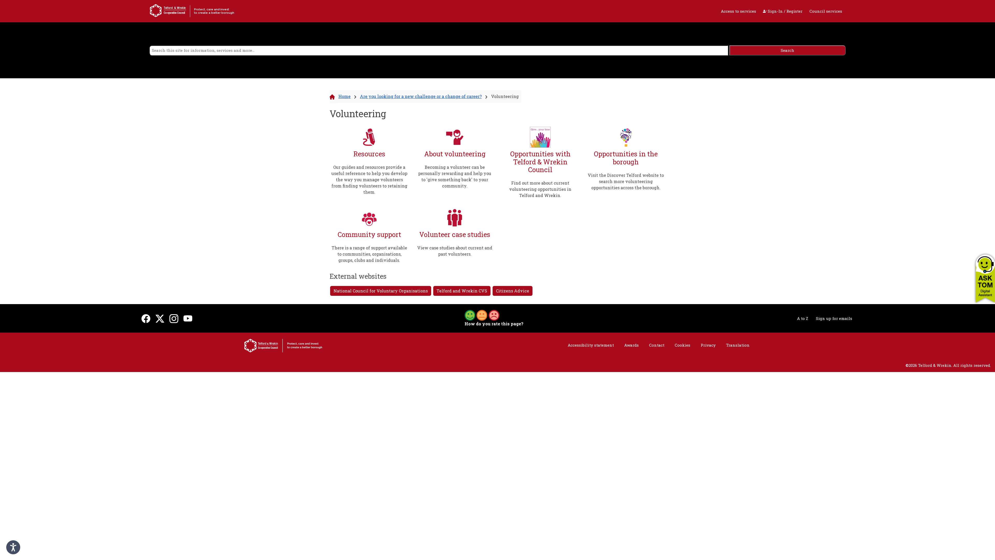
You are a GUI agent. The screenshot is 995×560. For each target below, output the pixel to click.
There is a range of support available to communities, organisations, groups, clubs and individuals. (369, 254)
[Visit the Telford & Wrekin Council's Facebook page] (146, 318)
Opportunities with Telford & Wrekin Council (540, 162)
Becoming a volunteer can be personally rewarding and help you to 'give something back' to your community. (454, 176)
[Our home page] (283, 345)
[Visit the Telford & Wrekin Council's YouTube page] (188, 318)
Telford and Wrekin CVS (462, 290)
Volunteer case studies (454, 234)
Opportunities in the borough (626, 158)
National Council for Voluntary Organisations (380, 290)
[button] (985, 278)
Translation (738, 345)
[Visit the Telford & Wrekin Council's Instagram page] (174, 318)
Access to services (738, 11)
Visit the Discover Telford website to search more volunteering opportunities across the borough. (626, 181)
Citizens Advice (512, 290)
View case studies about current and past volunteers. (454, 251)
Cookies (682, 345)
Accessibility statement (591, 345)
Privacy (708, 345)
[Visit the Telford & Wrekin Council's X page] (160, 318)
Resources (369, 154)
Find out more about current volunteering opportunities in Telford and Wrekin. (540, 189)
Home (344, 96)
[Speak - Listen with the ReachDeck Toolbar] (13, 547)
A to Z (802, 318)
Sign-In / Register (784, 11)
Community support (369, 234)
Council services (825, 11)
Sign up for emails (834, 318)
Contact (656, 345)
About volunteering (455, 154)
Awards (631, 345)
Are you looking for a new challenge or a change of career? (421, 96)
